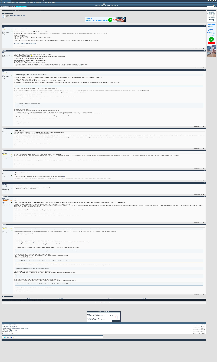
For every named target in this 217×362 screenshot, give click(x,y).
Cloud (17, 2)
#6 (204, 170)
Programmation (38, 2)
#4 (204, 128)
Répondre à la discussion (7, 13)
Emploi (40, 0)
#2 (204, 50)
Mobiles (49, 2)
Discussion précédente (99, 303)
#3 (204, 69)
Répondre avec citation (197, 48)
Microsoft (24, 2)
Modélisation (21, 10)
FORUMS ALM (97, 5)
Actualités (28, 298)
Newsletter (35, 0)
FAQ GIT (112, 5)
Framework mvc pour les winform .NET (30, 242)
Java (28, 2)
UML (25, 10)
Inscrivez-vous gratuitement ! (22, 6)
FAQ (24, 0)
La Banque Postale (93, 319)
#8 (204, 196)
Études (44, 0)
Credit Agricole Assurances (95, 315)
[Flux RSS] (213, 5)
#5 (204, 150)
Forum (4, 10)
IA (19, 2)
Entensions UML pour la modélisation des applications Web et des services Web (15, 328)
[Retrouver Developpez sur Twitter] (214, 5)
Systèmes (53, 2)
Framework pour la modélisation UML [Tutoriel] (17, 15)
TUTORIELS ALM (103, 5)
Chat (30, 0)
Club (52, 0)
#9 (204, 224)
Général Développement (11, 10)
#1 (204, 25)
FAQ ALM (108, 5)
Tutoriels (20, 0)
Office (46, 2)
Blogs (27, 0)
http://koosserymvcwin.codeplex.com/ (76, 241)
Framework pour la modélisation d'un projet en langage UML (25, 43)
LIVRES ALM (116, 5)
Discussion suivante (108, 303)
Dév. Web (31, 2)
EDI (34, 2)
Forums (15, 0)
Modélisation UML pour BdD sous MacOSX (9, 330)
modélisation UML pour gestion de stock (9, 324)
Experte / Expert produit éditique (93, 318)
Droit (48, 0)
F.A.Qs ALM (110, 298)
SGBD (43, 2)
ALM (21, 2)
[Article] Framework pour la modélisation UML (10, 326)
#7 (204, 182)
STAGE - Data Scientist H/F (92, 314)
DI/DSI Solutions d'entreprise (10, 2)
